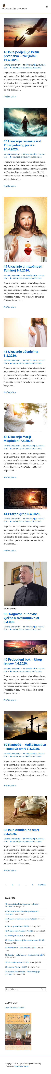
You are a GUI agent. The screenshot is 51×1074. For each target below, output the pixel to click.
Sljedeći (41, 885)
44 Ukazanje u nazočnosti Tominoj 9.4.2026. (21, 919)
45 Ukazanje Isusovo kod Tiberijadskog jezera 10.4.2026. (22, 145)
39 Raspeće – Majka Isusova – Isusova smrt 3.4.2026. (25, 955)
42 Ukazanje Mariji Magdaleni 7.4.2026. (19, 931)
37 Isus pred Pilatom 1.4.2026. (16, 967)
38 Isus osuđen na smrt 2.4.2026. (17, 962)
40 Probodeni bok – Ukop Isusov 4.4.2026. (20, 948)
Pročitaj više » (10, 97)
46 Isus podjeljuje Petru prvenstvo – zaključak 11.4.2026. (21, 56)
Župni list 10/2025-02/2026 (14, 1008)
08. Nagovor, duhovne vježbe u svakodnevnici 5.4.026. (21, 618)
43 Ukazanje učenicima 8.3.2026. (17, 926)
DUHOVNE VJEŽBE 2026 (32, 68)
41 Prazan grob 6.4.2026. (22, 514)
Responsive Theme (21, 1066)
